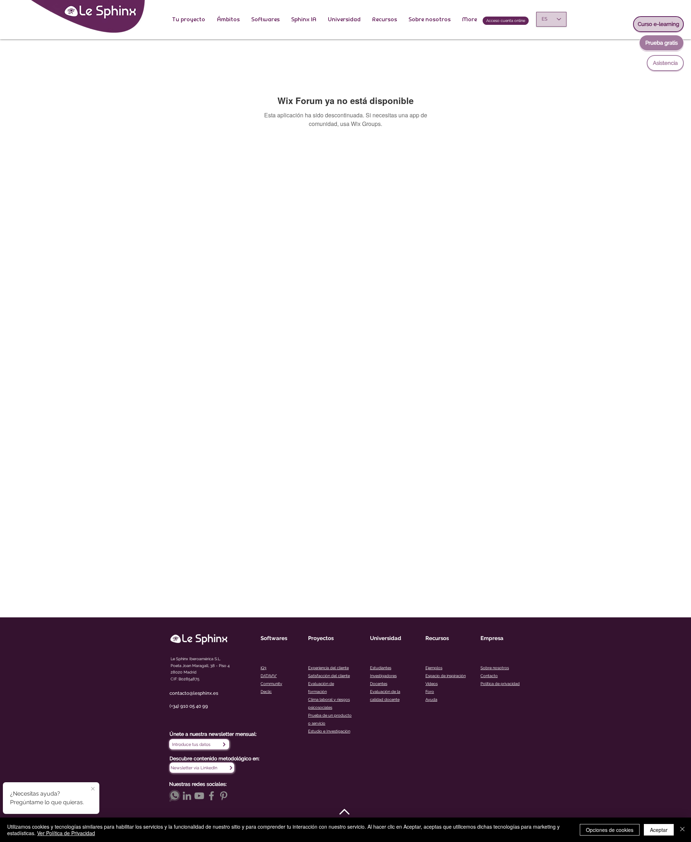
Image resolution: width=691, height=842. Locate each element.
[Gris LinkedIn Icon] (187, 796)
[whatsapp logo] (175, 796)
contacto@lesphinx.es (194, 693)
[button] (189, 19)
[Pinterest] (224, 796)
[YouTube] (199, 796)
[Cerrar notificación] (93, 789)
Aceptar (659, 829)
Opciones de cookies (609, 829)
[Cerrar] (682, 829)
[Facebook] (211, 796)
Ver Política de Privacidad (66, 833)
